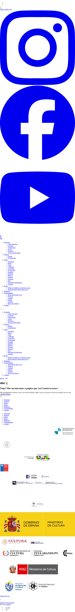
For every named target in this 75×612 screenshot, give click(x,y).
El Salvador (11, 270)
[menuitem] (6, 2)
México (10, 275)
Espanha (10, 274)
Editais (10, 256)
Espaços (10, 296)
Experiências (12, 258)
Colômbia (11, 267)
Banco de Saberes (13, 303)
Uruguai (10, 284)
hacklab (8, 604)
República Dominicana (15, 282)
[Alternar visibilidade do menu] (1, 8)
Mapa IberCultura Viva (15, 295)
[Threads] (0, 236)
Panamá (10, 277)
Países (6, 260)
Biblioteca (7, 291)
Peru (9, 281)
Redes (6, 286)
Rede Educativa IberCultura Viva (18, 289)
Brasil (9, 263)
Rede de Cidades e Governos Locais (19, 288)
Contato (6, 305)
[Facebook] (37, 159)
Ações (10, 249)
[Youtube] (37, 234)
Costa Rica (11, 268)
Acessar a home (5, 394)
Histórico (10, 251)
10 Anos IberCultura (14, 253)
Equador (10, 272)
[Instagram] (37, 84)
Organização (12, 247)
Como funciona (12, 244)
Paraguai (10, 279)
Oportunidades (8, 293)
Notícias (6, 254)
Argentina (11, 261)
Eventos (10, 302)
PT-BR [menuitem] (6, 2)
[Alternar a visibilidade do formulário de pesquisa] (3, 309)
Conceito (10, 246)
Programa (7, 242)
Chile (9, 265)
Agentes (10, 298)
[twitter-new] (1, 239)
